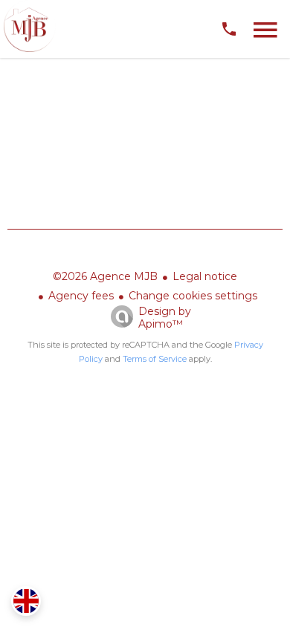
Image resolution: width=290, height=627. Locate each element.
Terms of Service (155, 359)
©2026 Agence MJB (105, 276)
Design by (164, 318)
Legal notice (205, 276)
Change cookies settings (193, 295)
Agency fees (81, 295)
